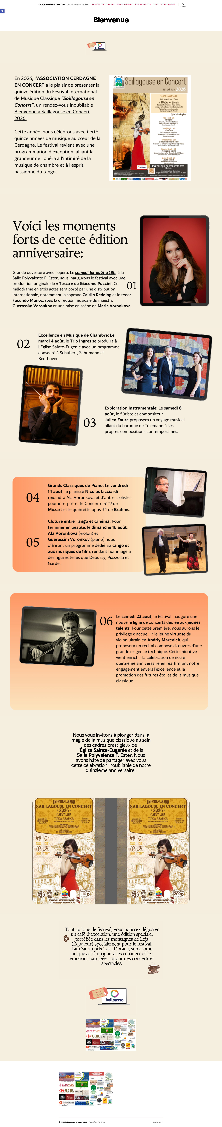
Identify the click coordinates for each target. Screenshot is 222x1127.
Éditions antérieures (142, 4)
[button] (2, 11)
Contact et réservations (124, 4)
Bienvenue (96, 4)
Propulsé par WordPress (97, 1122)
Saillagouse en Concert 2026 (51, 4)
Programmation (107, 4)
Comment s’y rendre (168, 4)
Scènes (155, 4)
